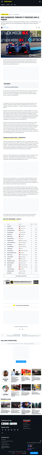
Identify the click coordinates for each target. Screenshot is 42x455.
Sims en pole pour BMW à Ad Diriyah (11, 87)
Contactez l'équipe (4, 442)
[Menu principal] (2, 1)
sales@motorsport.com (5, 444)
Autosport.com (25, 426)
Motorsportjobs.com (26, 424)
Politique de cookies (19, 451)
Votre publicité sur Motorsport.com (7, 441)
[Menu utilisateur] (40, 1)
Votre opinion (3, 439)
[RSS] (2, 433)
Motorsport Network (18, 453)
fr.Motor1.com (25, 423)
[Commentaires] (39, 27)
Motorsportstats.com (26, 428)
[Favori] (37, 27)
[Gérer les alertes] (22, 329)
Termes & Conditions (11, 451)
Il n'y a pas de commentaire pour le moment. (21, 343)
